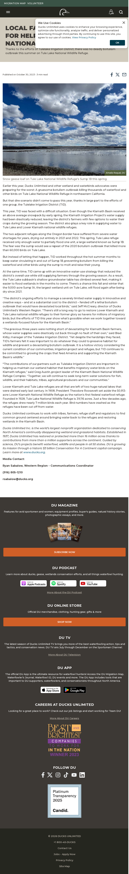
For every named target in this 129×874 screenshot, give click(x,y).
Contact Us (65, 848)
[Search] (121, 12)
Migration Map (15, 3)
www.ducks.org (34, 452)
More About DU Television (64, 654)
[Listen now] (33, 583)
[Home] (65, 12)
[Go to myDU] (111, 12)
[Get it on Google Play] (74, 690)
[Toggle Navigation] (8, 12)
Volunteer (35, 3)
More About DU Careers (64, 718)
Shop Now (64, 621)
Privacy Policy (64, 860)
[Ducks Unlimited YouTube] (74, 775)
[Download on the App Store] (50, 690)
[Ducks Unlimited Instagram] (58, 775)
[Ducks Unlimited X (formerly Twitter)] (50, 775)
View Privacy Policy (84, 37)
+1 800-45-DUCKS (64, 842)
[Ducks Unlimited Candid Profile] (64, 800)
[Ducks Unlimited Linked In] (82, 775)
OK (117, 42)
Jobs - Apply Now (64, 854)
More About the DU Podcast (64, 592)
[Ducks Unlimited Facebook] (43, 775)
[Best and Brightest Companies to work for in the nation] (64, 740)
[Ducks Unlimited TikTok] (66, 775)
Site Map (64, 866)
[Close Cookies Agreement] (124, 22)
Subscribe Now (64, 552)
